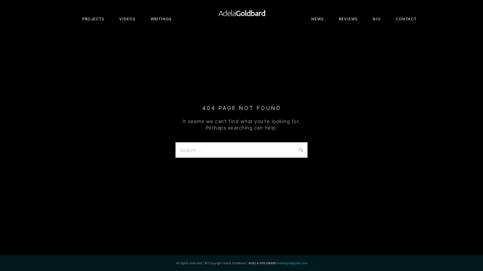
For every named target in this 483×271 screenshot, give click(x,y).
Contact (406, 19)
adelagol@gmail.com (292, 263)
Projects (93, 19)
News (317, 19)
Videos (127, 19)
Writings (161, 19)
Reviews (348, 19)
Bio (377, 19)
